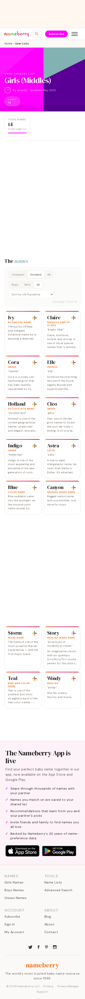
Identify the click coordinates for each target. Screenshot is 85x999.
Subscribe (56, 34)
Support (43, 992)
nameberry (42, 965)
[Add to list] (34, 318)
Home (8, 43)
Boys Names (14, 890)
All (49, 274)
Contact (51, 932)
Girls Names (14, 882)
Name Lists (53, 882)
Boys (15, 284)
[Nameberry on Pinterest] (46, 947)
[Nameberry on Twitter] (30, 947)
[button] (42, 287)
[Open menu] (74, 34)
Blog (47, 916)
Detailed (35, 274)
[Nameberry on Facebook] (38, 947)
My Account (14, 932)
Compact (18, 274)
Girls (27, 284)
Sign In (10, 924)
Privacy (48, 986)
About (49, 924)
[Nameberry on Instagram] (55, 947)
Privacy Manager (68, 986)
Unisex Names (16, 898)
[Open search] (37, 34)
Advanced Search (58, 890)
